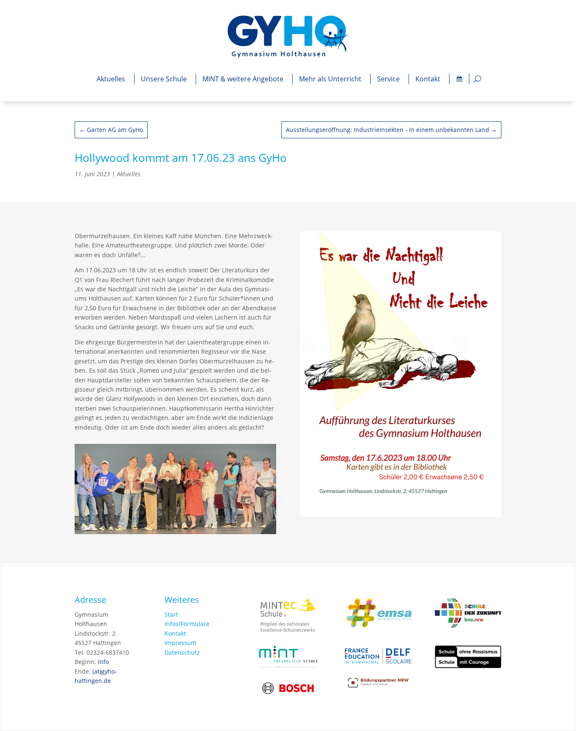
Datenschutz (182, 652)
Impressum (180, 643)
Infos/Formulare (187, 624)
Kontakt (427, 78)
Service (388, 78)
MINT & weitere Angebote (242, 78)
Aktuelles (111, 78)
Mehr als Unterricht (330, 78)
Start (171, 614)
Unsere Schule (164, 78)
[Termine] (459, 79)
